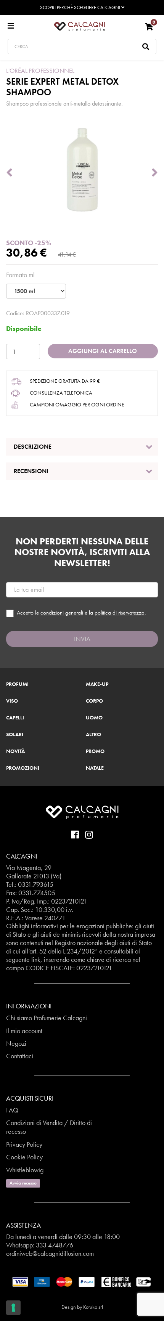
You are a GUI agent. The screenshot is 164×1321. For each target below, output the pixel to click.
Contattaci (19, 1055)
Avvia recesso (23, 1183)
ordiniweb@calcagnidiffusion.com (50, 1253)
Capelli (15, 718)
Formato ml (20, 274)
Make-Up (97, 684)
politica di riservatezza (120, 612)
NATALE (95, 768)
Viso (12, 701)
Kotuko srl (93, 1306)
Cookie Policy (24, 1156)
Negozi (16, 1043)
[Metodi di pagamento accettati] (81, 1281)
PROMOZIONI (22, 768)
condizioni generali (61, 612)
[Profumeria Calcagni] (79, 26)
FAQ (12, 1110)
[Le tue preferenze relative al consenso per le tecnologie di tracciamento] (13, 1307)
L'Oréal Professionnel (40, 70)
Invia (82, 638)
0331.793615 (35, 884)
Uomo (94, 718)
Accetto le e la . (81, 613)
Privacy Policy (24, 1144)
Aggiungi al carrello (102, 351)
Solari (14, 735)
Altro (93, 735)
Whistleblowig (24, 1169)
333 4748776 (54, 1245)
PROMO (95, 751)
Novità (15, 751)
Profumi (17, 684)
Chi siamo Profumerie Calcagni (46, 1017)
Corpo (94, 701)
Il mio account (24, 1030)
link (35, 959)
